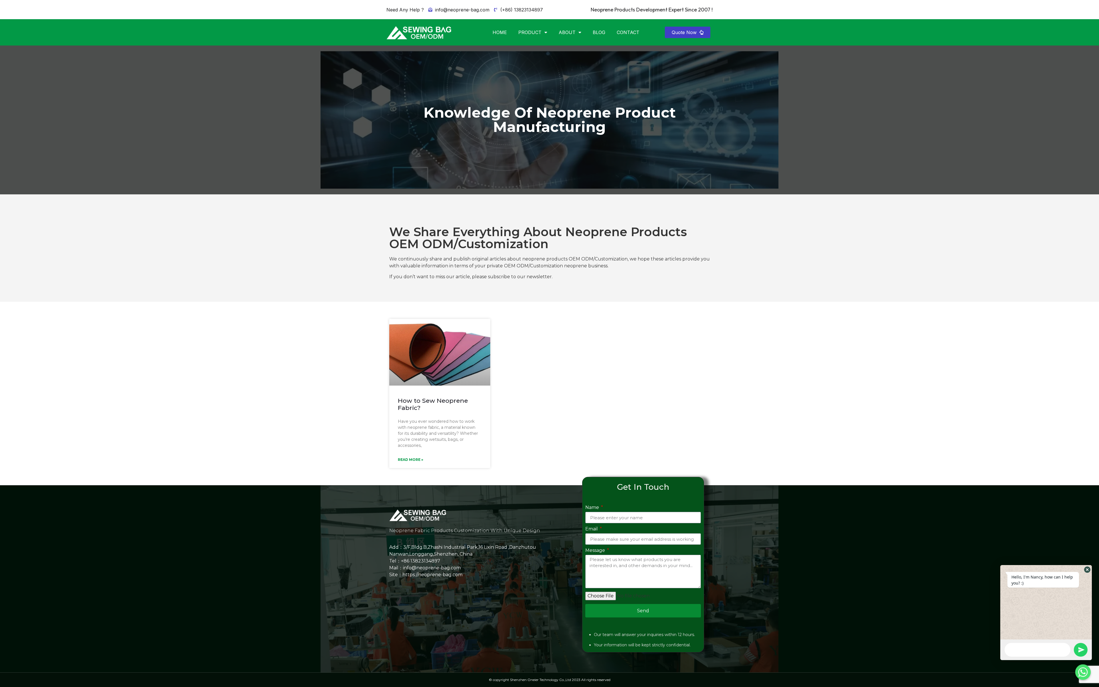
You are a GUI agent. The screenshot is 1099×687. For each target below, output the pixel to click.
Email (592, 529)
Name (592, 507)
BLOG (599, 32)
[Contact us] (1083, 672)
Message (595, 550)
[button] (687, 32)
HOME (500, 32)
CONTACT (628, 32)
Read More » (410, 459)
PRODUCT (529, 32)
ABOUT (567, 32)
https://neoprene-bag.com (432, 574)
